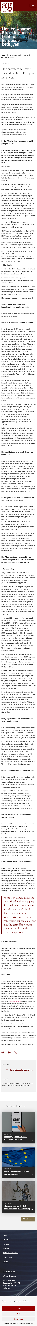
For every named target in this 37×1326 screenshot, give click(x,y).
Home (3, 55)
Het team (6, 1244)
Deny (18, 1314)
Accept (18, 1308)
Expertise (6, 1248)
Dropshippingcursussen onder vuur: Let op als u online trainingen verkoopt (15, 1139)
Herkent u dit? (7, 1257)
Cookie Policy (8, 1323)
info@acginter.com (14, 1001)
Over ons (6, 1240)
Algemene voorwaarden (26, 1323)
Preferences (18, 1319)
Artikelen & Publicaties (10, 1253)
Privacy (15, 1323)
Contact (5, 1262)
